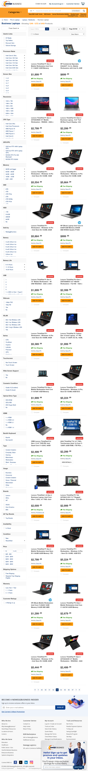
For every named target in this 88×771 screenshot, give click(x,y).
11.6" (7, 78)
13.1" (7, 83)
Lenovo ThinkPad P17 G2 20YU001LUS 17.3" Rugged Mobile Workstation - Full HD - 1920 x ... (71, 498)
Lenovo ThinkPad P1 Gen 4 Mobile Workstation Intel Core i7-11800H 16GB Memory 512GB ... (42, 67)
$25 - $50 (8, 554)
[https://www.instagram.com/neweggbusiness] (31, 762)
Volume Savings (11, 45)
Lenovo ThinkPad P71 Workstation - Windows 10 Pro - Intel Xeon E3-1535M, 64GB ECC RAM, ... (42, 229)
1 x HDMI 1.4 (10, 427)
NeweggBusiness (11, 232)
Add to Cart (37, 85)
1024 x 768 (9, 101)
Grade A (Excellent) (12, 387)
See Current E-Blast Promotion (13, 712)
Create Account (41, 4)
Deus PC (38, 81)
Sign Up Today (78, 767)
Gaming (8, 455)
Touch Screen (10, 365)
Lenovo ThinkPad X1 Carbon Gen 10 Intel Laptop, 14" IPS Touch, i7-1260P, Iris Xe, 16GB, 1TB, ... (71, 336)
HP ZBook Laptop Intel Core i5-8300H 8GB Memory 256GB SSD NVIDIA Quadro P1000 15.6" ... (71, 229)
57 (72, 690)
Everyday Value (10, 452)
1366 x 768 (9, 103)
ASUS (8, 505)
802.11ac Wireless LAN (13, 325)
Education (5, 742)
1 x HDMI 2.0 (10, 420)
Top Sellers (9, 40)
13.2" (7, 86)
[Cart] (82, 3)
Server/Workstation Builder (60, 14)
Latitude (8, 347)
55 (65, 690)
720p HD (8, 305)
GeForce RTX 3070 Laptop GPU (14, 152)
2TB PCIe (9, 201)
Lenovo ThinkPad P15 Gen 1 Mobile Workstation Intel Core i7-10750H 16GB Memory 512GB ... (42, 390)
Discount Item (10, 43)
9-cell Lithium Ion (11, 252)
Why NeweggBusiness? (8, 726)
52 (53, 690)
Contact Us (83, 16)
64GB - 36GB (10, 172)
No (6, 222)
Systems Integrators (8, 755)
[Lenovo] (50, 60)
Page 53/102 (73, 29)
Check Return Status (51, 737)
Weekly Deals (75, 14)
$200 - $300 (9, 559)
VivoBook (9, 342)
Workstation (9, 460)
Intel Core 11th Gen (12, 63)
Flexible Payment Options (74, 726)
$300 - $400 (9, 561)
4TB (7, 192)
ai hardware (76, 11)
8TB (7, 189)
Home (6, 20)
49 (41, 690)
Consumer (9, 475)
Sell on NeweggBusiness (30, 737)
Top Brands (9, 518)
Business (8, 473)
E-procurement (71, 739)
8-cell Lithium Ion (11, 249)
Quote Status (49, 731)
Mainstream (9, 457)
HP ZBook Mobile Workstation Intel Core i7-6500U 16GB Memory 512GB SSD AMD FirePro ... (42, 606)
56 (69, 690)
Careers (4, 734)
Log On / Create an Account (53, 724)
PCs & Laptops (15, 20)
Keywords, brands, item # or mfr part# (48, 11)
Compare (36, 89)
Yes (7, 307)
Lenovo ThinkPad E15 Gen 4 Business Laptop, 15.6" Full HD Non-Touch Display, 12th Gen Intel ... (70, 121)
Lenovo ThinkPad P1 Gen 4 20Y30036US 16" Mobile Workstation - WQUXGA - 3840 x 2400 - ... (71, 660)
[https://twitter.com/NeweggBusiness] (20, 762)
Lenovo (8, 495)
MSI (7, 510)
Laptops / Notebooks (28, 20)
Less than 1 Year (11, 588)
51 (49, 690)
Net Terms (69, 724)
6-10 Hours (9, 265)
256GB (8, 217)
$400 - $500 (9, 564)
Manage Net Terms (50, 734)
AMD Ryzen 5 (10, 134)
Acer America (10, 507)
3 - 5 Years (9, 593)
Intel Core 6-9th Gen (12, 68)
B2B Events (47, 14)
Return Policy (27, 729)
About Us (4, 724)
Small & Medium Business (9, 750)
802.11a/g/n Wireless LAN (14, 327)
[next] (76, 689)
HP (7, 500)
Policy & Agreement (8, 768)
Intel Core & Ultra (11, 55)
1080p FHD (9, 302)
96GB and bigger (11, 169)
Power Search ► (14, 28)
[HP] (79, 60)
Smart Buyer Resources (9, 729)
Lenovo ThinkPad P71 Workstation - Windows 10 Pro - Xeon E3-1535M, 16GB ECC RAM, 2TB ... (71, 552)
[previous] (38, 689)
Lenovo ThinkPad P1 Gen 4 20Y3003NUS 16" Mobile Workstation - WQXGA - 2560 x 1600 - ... (42, 121)
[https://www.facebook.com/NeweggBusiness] (15, 762)
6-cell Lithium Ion (11, 247)
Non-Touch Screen (11, 362)
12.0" (7, 81)
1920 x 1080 (9, 108)
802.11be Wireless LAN (13, 320)
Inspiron (8, 345)
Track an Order (49, 726)
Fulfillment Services (29, 740)
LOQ (7, 340)
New (7, 538)
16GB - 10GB (10, 177)
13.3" (7, 88)
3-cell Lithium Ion (11, 242)
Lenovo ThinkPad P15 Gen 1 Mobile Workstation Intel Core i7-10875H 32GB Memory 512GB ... (71, 606)
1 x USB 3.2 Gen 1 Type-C (14, 292)
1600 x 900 (9, 106)
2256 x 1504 (9, 113)
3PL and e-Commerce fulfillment (33, 748)
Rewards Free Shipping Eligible (13, 577)
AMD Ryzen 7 (10, 131)
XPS (7, 352)
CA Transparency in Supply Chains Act (40, 768)
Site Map (69, 737)
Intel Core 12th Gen (12, 60)
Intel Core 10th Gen (12, 65)
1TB (7, 212)
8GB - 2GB (9, 179)
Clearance (83, 14)
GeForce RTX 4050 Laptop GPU (14, 147)
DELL (7, 498)
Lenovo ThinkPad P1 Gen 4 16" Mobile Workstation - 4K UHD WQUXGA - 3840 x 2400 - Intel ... (42, 282)
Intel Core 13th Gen (12, 58)
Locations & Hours (7, 731)
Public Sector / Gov (7, 747)
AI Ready (8, 38)
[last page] (79, 689)
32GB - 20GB (10, 174)
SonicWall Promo (73, 16)
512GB (8, 214)
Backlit (8, 437)
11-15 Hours (9, 267)
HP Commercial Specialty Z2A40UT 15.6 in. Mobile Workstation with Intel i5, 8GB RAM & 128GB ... (71, 67)
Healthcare (5, 745)
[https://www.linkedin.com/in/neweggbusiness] (26, 762)
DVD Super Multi (11, 405)
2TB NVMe (9, 199)
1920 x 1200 (9, 111)
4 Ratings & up (10, 603)
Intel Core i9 (9, 136)
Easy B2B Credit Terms (35, 14)
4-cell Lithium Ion (11, 244)
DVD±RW (9, 402)
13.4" (7, 91)
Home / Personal (11, 480)
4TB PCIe (9, 194)
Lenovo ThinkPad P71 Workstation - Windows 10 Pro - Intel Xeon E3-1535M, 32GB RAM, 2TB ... (71, 175)
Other (7, 485)
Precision (8, 350)
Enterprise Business (8, 753)
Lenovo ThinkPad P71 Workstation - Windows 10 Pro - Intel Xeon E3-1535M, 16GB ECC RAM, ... (42, 175)
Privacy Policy (21, 768)
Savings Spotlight (71, 731)
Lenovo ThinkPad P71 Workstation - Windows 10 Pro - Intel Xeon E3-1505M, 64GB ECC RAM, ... (42, 336)
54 (61, 690)
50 (45, 690)
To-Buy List (69, 729)
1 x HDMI (9, 417)
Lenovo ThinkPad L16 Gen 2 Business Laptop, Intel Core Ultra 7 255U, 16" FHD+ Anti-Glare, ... (41, 498)
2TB (7, 197)
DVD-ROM (9, 400)
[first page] (35, 689)
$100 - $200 (9, 556)
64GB (7, 219)
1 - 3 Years (9, 590)
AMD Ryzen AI (10, 129)
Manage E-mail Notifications (53, 739)
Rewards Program (71, 734)
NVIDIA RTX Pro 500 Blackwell (12, 156)
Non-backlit (9, 440)
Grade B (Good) (10, 390)
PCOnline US (40, 512)
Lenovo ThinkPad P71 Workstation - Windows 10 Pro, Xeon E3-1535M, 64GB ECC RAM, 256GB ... (71, 390)
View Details (66, 462)
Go (47, 29)
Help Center (26, 726)
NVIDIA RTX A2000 (12, 159)
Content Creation (11, 450)
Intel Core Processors (12, 126)
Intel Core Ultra (10, 124)
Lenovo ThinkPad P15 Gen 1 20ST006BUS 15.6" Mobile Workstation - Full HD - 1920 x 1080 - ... (71, 282)
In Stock (8, 528)
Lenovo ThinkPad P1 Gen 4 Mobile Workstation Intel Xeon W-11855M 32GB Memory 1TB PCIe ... (42, 552)
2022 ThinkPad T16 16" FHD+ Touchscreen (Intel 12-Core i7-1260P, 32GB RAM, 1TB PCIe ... (71, 443)
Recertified (9, 541)
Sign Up (60, 707)
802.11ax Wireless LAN (13, 322)
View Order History (50, 729)
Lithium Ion (9, 254)
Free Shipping (10, 573)
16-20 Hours (9, 269)
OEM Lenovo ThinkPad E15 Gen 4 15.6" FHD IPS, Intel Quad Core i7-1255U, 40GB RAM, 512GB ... (41, 444)
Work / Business (11, 462)
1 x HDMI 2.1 (10, 422)
